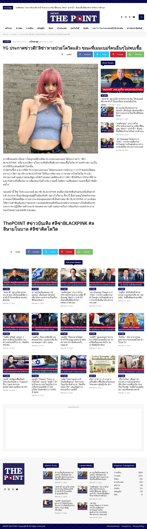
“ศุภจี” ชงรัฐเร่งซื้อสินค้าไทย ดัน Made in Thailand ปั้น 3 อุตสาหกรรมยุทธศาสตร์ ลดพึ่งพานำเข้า (15, 383)
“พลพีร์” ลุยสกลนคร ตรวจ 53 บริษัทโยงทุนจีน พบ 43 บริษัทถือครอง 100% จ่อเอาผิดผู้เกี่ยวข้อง (101, 341)
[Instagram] (126, 17)
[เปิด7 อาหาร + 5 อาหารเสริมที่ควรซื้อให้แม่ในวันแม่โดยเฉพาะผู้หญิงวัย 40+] (102, 364)
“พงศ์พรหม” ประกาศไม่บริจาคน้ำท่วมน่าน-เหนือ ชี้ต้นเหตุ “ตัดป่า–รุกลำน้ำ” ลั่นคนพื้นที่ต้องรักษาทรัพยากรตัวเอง (130, 127)
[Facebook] (122, 17)
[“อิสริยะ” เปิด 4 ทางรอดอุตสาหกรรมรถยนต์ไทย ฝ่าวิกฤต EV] (131, 322)
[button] (141, 17)
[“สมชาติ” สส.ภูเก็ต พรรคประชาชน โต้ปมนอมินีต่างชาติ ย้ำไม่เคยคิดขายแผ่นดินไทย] (122, 81)
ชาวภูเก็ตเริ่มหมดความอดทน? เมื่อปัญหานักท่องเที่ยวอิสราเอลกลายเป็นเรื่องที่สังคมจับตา (130, 112)
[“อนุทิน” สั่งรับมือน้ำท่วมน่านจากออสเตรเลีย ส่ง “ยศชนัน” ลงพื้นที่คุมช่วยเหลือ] (131, 277)
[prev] (138, 7)
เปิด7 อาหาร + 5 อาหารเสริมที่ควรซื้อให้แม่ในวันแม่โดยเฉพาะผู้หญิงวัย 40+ (102, 382)
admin (103, 105)
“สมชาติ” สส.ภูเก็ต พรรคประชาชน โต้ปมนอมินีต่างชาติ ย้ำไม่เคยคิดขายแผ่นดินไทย (122, 100)
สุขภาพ (92, 376)
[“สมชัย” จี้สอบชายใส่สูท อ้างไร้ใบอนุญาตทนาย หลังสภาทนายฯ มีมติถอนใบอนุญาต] (74, 322)
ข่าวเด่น (104, 95)
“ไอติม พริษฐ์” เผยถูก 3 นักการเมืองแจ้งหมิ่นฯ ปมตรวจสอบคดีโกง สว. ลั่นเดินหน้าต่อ (16, 341)
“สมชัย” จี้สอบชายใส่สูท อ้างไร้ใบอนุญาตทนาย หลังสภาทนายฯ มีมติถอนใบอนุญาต (73, 341)
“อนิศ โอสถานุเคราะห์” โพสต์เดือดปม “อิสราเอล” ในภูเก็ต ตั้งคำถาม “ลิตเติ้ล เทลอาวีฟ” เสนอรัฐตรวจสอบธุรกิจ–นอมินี (73, 384)
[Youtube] (134, 17)
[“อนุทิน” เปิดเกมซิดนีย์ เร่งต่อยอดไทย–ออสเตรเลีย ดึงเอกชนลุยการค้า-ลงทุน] (45, 322)
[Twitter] (130, 17)
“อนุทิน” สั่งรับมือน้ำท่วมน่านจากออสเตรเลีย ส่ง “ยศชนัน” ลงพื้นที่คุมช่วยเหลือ (130, 295)
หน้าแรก (6, 34)
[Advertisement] (73, 429)
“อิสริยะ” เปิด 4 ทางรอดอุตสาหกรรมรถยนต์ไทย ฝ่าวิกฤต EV (130, 340)
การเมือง (14, 34)
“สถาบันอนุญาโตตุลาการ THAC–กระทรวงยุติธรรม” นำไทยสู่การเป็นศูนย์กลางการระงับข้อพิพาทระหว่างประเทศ (59, 7)
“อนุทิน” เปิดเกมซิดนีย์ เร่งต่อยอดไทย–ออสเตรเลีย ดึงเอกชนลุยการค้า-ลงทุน (44, 340)
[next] (142, 7)
